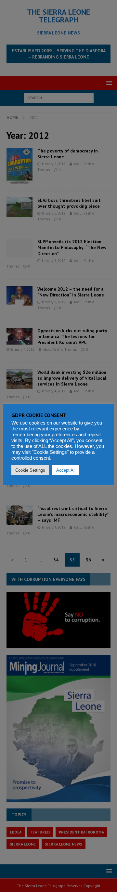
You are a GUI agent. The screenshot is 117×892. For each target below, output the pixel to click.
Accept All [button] (65, 470)
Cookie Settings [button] (30, 470)
